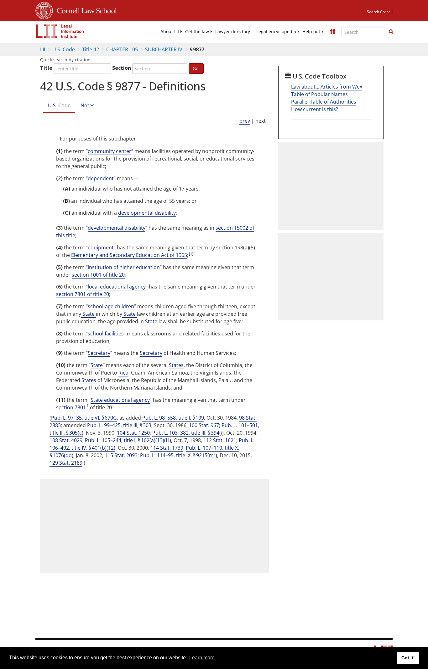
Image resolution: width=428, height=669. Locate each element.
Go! (196, 68)
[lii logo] (60, 31)
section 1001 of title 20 (98, 274)
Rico (123, 372)
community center (109, 151)
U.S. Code (63, 49)
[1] (191, 253)
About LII (169, 31)
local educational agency (117, 286)
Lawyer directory (232, 31)
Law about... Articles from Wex (326, 86)
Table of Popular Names (319, 94)
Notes (88, 105)
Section (121, 67)
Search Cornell (380, 11)
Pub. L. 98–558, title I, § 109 (173, 417)
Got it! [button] (408, 657)
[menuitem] (169, 31)
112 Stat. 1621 (219, 440)
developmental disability (147, 212)
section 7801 (71, 407)
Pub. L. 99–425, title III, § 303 (119, 425)
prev (244, 120)
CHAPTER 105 (122, 49)
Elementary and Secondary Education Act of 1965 (129, 255)
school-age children (111, 306)
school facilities (106, 333)
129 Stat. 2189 (66, 462)
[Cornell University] (44, 9)
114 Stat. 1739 (166, 447)
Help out (311, 31)
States (176, 365)
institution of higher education (124, 267)
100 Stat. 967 (204, 425)
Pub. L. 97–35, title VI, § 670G (84, 417)
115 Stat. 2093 (121, 455)
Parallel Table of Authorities (323, 101)
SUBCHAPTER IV (163, 49)
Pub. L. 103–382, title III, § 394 (185, 432)
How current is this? (314, 109)
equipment (101, 247)
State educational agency (120, 399)
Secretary (99, 353)
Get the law (197, 31)
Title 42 (90, 49)
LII (42, 49)
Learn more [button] (202, 657)
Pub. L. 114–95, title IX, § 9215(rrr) (178, 455)
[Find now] (391, 32)
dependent (101, 178)
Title (46, 67)
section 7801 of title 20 (82, 294)
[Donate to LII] (332, 31)
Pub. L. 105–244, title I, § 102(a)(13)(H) (128, 440)
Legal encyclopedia (276, 31)
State (88, 313)
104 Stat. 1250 (133, 432)
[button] (391, 31)
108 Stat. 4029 (66, 440)
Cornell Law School (85, 9)
